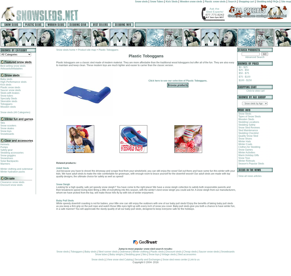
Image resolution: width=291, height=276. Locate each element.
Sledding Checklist (248, 133)
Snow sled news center (175, 259)
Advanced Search (254, 57)
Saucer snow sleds (10, 90)
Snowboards (7, 134)
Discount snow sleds (11, 185)
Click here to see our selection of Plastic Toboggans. (177, 80)
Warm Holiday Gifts (248, 155)
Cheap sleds (190, 251)
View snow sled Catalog (120, 259)
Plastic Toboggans (108, 49)
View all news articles (250, 176)
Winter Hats (244, 141)
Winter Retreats (246, 160)
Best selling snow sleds (13, 65)
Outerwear (125, 251)
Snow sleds (141, 1)
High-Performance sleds (13, 82)
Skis (2, 122)
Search (232, 1)
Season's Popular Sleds (250, 163)
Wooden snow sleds (191, 1)
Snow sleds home (65, 49)
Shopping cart (246, 1)
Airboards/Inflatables (11, 68)
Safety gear (6, 150)
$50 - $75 (244, 73)
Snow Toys (243, 158)
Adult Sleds (62, 168)
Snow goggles (8, 155)
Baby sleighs (116, 254)
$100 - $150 (245, 80)
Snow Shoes (244, 138)
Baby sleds (6, 79)
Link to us (194, 259)
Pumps (4, 147)
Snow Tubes (157, 1)
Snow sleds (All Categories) (15, 112)
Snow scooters (8, 125)
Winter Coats (244, 144)
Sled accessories (187, 254)
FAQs (276, 1)
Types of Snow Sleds (249, 116)
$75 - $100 (244, 76)
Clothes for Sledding (248, 147)
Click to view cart (254, 90)
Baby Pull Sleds (65, 200)
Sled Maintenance (247, 130)
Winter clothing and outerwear (16, 169)
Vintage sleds (168, 254)
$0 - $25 (243, 67)
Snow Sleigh (63, 184)
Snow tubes (6, 95)
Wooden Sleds (245, 119)
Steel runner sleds (108, 251)
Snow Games (245, 149)
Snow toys (5, 131)
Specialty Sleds (8, 98)
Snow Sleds (244, 113)
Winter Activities (246, 152)
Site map (286, 1)
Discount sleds (174, 251)
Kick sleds (5, 84)
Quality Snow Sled (247, 136)
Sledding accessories (12, 152)
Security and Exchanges (148, 259)
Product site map (87, 49)
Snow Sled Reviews (248, 127)
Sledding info (264, 1)
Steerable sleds (8, 101)
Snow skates (7, 128)
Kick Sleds (172, 1)
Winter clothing (141, 251)
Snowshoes (6, 158)
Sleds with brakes (9, 93)
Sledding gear (132, 254)
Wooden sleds (8, 106)
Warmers (5, 163)
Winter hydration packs (12, 171)
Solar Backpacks (9, 161)
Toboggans (6, 104)
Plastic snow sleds (215, 1)
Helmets (4, 144)
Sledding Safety (246, 124)
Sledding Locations (248, 122)
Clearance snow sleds (12, 182)
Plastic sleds (157, 251)
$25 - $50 (244, 70)
